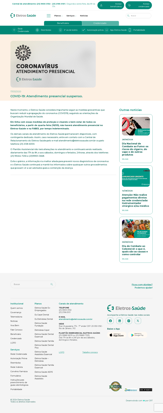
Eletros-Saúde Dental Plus (44, 346)
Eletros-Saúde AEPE (44, 372)
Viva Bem (14, 325)
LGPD (13, 343)
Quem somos (16, 308)
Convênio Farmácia (19, 371)
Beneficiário (63, 23)
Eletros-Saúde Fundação (41, 324)
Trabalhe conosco (90, 352)
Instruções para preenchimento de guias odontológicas (19, 382)
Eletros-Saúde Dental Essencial (44, 335)
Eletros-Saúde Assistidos (41, 377)
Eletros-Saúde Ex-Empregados (42, 309)
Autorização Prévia (18, 358)
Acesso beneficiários (116, 5)
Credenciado (99, 23)
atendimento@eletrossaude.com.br (75, 319)
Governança (15, 312)
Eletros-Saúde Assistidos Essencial (43, 353)
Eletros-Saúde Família (44, 341)
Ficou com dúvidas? (142, 284)
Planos (57, 16)
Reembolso (15, 363)
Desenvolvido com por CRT (139, 400)
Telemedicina (16, 317)
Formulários (15, 376)
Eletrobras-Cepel (42, 330)
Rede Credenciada (18, 354)
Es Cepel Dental (42, 315)
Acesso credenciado (143, 5)
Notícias (84, 16)
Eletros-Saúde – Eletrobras (42, 359)
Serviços (70, 16)
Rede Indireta (16, 367)
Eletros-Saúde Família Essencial (44, 366)
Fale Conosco (16, 330)
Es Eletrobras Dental (44, 319)
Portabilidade (16, 389)
